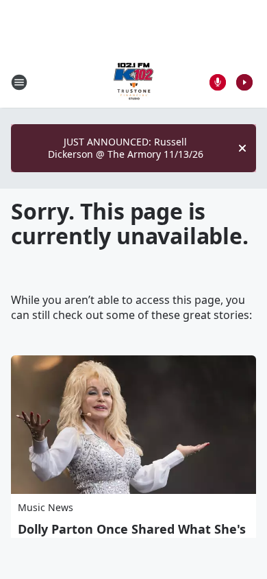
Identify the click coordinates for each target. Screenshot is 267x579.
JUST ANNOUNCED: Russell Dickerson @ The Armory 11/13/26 (125, 148)
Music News (45, 507)
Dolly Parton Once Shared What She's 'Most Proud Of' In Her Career (132, 536)
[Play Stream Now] (244, 82)
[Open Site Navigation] (19, 82)
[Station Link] (133, 82)
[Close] (242, 148)
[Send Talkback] (217, 82)
